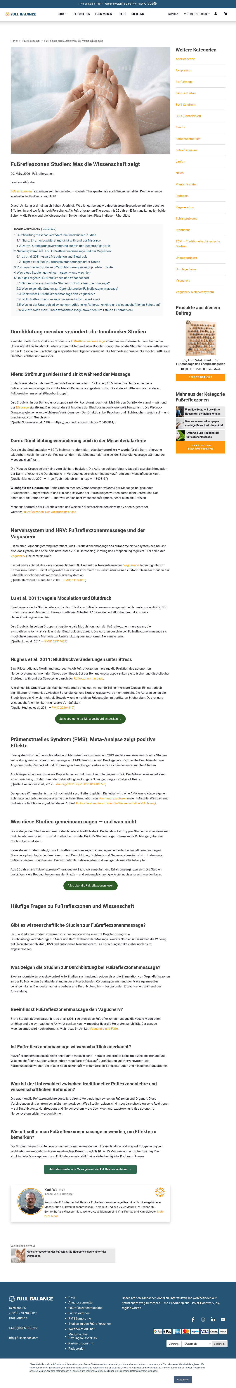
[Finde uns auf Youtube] (222, 1319)
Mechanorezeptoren (112, 798)
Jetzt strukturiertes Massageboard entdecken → (90, 719)
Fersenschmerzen (188, 139)
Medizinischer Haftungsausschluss (82, 1336)
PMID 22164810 (62, 707)
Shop (61, 14)
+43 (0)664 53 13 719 (22, 1328)
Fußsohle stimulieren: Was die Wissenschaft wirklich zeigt (116, 803)
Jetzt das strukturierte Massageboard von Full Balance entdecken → (90, 1169)
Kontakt (174, 14)
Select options (200, 377)
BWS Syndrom (186, 104)
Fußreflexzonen (31, 41)
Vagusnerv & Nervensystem (195, 292)
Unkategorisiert (186, 258)
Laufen (180, 161)
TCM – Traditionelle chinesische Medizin (198, 244)
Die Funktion (81, 14)
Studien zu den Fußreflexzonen (89, 1323)
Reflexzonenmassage (88, 678)
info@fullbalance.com (23, 1338)
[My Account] (216, 14)
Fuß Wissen (103, 14)
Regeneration (185, 207)
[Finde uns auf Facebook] (194, 1319)
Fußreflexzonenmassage (88, 341)
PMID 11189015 (74, 580)
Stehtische (183, 230)
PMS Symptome (79, 1318)
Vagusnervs (131, 565)
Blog (122, 14)
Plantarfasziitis (186, 184)
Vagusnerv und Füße (104, 1028)
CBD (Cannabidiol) (188, 116)
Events (180, 127)
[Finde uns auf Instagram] (204, 1319)
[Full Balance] (20, 14)
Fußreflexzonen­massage (85, 1308)
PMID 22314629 (55, 641)
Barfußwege (184, 82)
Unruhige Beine (186, 269)
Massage (22, 407)
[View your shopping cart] (226, 14)
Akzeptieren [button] (183, 1379)
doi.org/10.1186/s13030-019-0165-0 (80, 784)
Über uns (137, 14)
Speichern (219, 1344)
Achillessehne (185, 59)
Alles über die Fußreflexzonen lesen (90, 885)
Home (14, 41)
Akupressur (184, 70)
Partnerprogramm (80, 1343)
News (180, 173)
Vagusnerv (18, 556)
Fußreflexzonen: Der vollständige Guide (49, 512)
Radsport (182, 196)
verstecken (49, 229)
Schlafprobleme (186, 218)
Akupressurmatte (80, 1302)
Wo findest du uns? (197, 14)
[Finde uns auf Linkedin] (213, 1319)
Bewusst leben (186, 93)
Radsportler (76, 1348)
